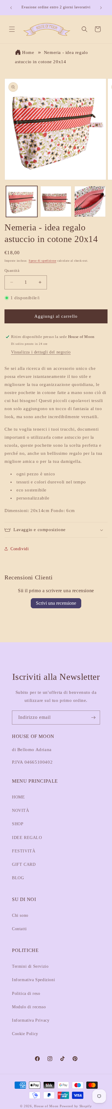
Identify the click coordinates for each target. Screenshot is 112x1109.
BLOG (18, 878)
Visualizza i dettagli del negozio (41, 352)
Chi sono (20, 915)
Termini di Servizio (30, 966)
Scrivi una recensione (56, 603)
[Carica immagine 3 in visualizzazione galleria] (90, 201)
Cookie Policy (25, 1034)
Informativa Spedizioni (33, 980)
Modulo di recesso (29, 1007)
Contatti (19, 929)
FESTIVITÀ (23, 851)
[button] (12, 29)
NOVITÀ (20, 810)
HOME (18, 797)
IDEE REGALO (27, 837)
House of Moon (46, 1106)
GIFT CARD (24, 864)
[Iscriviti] (93, 718)
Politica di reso (26, 993)
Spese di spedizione (42, 260)
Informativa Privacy (30, 1020)
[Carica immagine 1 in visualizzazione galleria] (21, 201)
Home (28, 52)
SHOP (17, 824)
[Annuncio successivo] (101, 7)
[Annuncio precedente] (11, 7)
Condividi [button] (19, 549)
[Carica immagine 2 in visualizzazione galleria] (56, 201)
